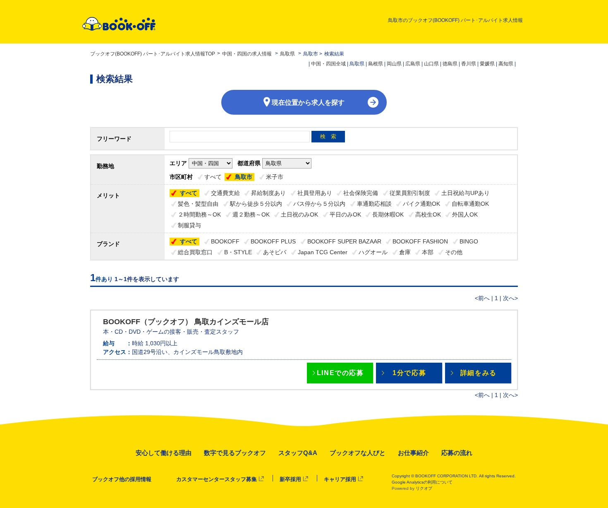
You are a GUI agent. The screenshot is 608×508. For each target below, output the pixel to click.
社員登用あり (314, 193)
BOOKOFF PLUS (273, 241)
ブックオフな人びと (357, 452)
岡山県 (394, 64)
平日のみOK (345, 214)
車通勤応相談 (374, 203)
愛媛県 (487, 64)
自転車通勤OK (470, 203)
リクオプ (424, 488)
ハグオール (373, 252)
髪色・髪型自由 (198, 203)
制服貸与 (189, 225)
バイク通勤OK (421, 203)
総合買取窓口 (195, 252)
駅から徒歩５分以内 (256, 203)
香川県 (468, 64)
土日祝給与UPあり (465, 193)
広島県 (412, 64)
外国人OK (465, 214)
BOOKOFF (225, 241)
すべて (213, 176)
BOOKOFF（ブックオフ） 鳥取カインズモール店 (186, 322)
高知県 (505, 64)
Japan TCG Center (322, 252)
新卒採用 (290, 479)
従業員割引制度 (410, 193)
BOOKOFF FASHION (420, 241)
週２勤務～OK (251, 214)
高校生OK (428, 214)
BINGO (469, 241)
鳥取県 (287, 54)
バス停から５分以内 (319, 203)
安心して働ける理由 (163, 452)
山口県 (431, 64)
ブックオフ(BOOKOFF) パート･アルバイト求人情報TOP (152, 54)
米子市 (274, 176)
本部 (427, 252)
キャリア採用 (340, 479)
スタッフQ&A (297, 452)
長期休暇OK (388, 214)
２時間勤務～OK (199, 214)
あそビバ (274, 252)
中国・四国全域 (328, 64)
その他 (453, 252)
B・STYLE (238, 252)
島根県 (375, 64)
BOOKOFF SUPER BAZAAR (344, 241)
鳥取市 (243, 176)
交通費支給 (225, 193)
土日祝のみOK (299, 214)
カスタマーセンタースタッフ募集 (216, 479)
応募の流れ (456, 452)
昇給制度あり (268, 193)
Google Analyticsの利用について (422, 482)
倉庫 (405, 252)
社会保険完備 (360, 193)
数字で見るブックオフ (235, 452)
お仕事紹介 (413, 452)
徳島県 (450, 64)
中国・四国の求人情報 (247, 54)
